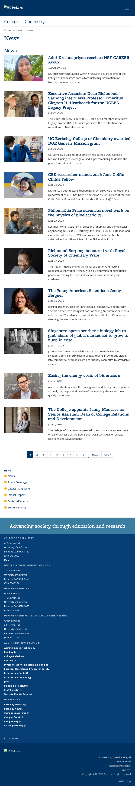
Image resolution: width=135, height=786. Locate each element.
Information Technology (17, 677)
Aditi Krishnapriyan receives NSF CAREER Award (88, 60)
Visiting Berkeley (14, 725)
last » (108, 454)
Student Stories (17, 507)
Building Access (13, 652)
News (19, 30)
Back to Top (124, 781)
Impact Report (16, 495)
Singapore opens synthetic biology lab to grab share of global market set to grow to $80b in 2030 (88, 335)
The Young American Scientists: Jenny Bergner (84, 293)
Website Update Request (18, 694)
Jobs (6, 681)
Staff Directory (13, 690)
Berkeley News (13, 708)
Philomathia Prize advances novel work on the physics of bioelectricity (88, 213)
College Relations (14, 656)
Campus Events (13, 717)
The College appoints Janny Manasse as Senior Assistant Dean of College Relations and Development (88, 414)
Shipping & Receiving (16, 685)
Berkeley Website (15, 704)
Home (7, 30)
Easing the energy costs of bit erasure (84, 375)
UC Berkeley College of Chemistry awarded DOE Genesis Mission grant (89, 141)
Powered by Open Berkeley (115, 757)
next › (97, 454)
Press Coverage (17, 482)
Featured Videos (18, 501)
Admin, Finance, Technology (19, 647)
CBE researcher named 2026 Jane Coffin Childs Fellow (86, 177)
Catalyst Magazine (19, 488)
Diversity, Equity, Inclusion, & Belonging (26, 664)
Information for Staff (16, 673)
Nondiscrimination (120, 765)
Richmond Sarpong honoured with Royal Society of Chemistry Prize (87, 253)
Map (6, 560)
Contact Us (10, 660)
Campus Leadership (16, 712)
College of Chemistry (24, 21)
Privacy (126, 769)
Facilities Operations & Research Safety (26, 668)
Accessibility (123, 761)
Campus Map (12, 721)
